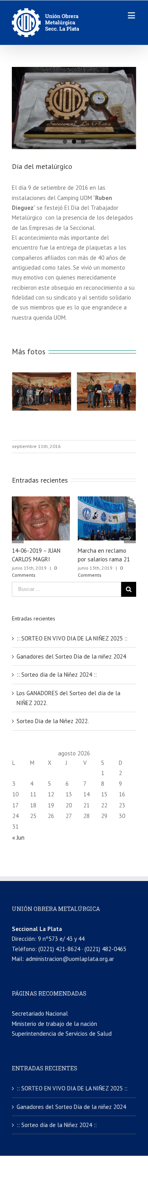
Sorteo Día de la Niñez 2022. (53, 721)
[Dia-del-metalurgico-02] (74, 108)
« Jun (18, 837)
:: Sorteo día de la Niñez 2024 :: (57, 674)
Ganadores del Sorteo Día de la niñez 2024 (71, 656)
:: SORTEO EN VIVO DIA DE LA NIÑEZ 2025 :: (72, 638)
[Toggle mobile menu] (132, 15)
